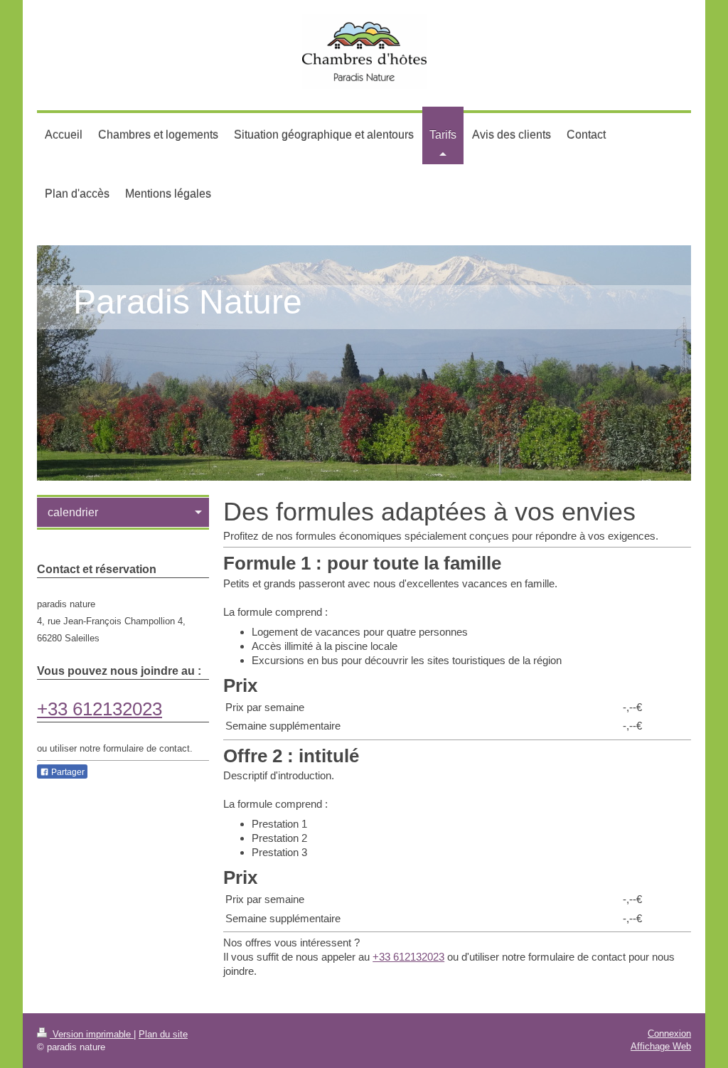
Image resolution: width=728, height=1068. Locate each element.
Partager (67, 772)
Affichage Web (661, 1046)
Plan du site (163, 1034)
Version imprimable (92, 1034)
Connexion (669, 1033)
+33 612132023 (408, 957)
